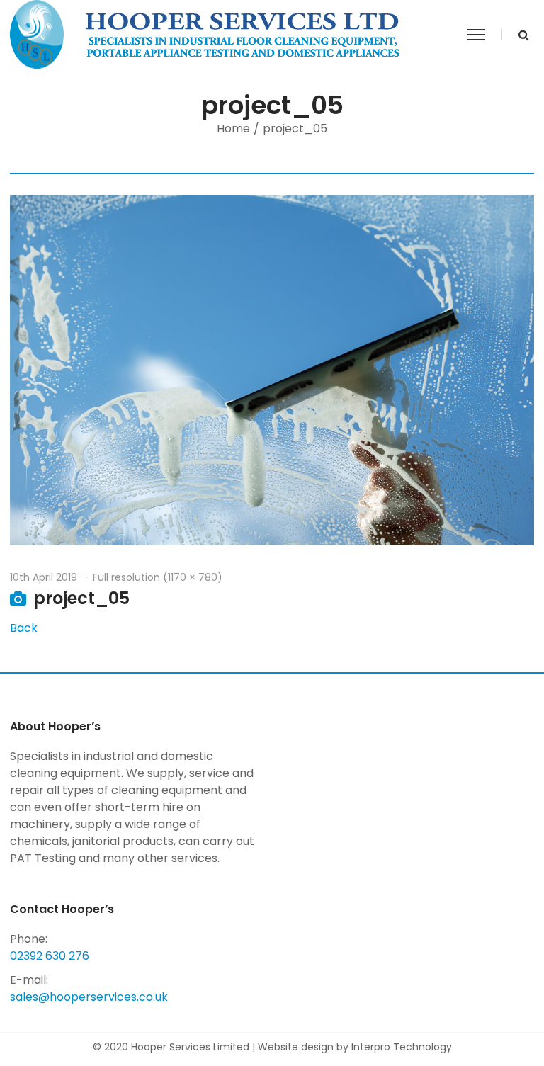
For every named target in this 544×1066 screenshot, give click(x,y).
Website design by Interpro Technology (355, 1047)
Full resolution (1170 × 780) (157, 577)
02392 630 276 (49, 956)
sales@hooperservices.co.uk (89, 997)
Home (233, 128)
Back (24, 628)
